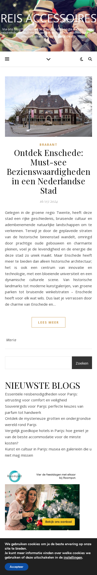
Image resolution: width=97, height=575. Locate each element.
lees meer (48, 322)
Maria (11, 339)
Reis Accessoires (48, 18)
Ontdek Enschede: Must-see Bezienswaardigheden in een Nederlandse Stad (49, 171)
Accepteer (16, 567)
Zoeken (82, 363)
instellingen (73, 557)
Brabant (48, 145)
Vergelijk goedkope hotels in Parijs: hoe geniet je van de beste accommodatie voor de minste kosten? (47, 436)
